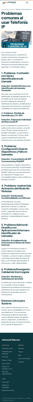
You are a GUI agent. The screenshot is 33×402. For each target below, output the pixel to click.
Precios (20, 352)
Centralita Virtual (7, 348)
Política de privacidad (5, 386)
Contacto (21, 362)
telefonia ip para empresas (23, 9)
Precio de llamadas (24, 358)
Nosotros (21, 348)
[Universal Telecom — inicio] (9, 2)
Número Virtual (7, 360)
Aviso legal (5, 382)
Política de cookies (8, 390)
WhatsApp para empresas (7, 353)
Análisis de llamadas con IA (7, 368)
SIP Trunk (5, 357)
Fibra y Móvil (6, 363)
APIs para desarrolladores (7, 373)
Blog (19, 355)
